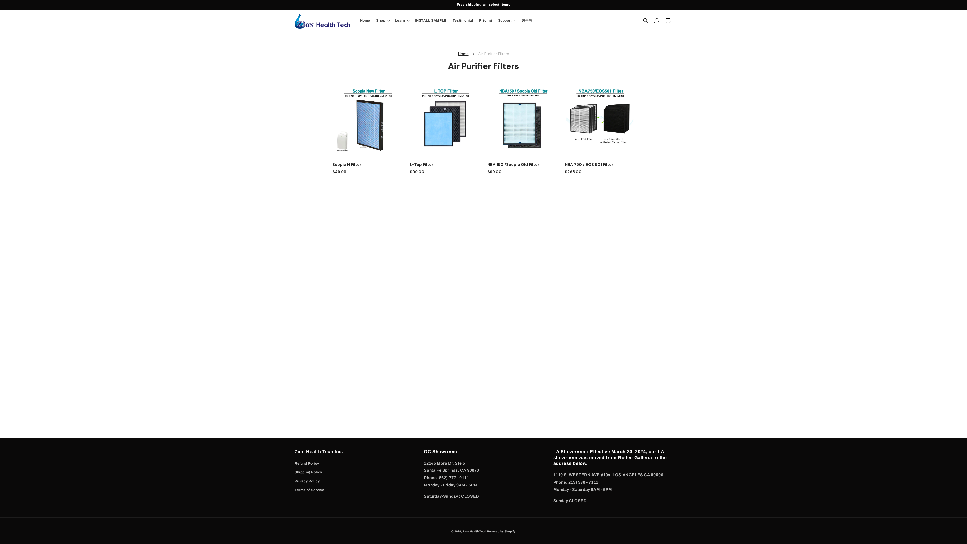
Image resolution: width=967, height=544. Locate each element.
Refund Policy (307, 463)
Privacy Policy (307, 481)
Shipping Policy (308, 472)
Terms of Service (309, 490)
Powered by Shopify (501, 531)
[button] (382, 20)
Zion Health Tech (475, 531)
